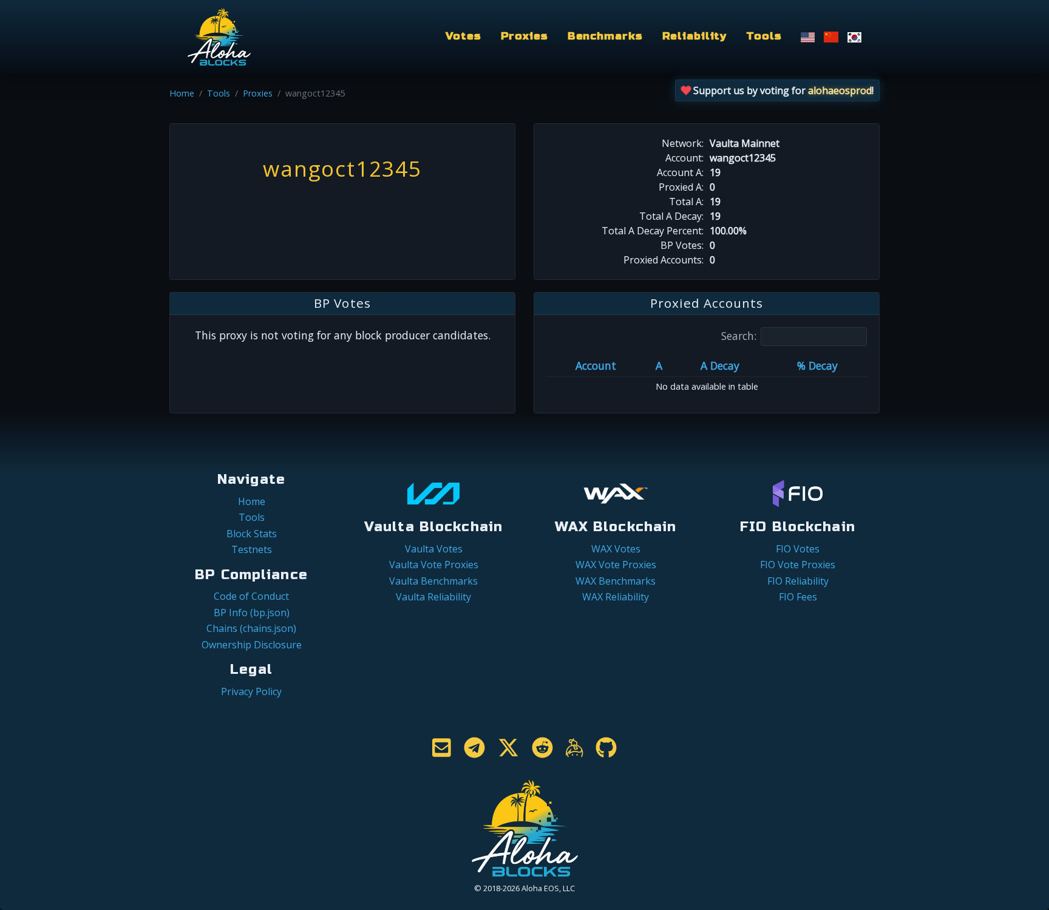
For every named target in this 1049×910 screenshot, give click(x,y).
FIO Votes (798, 548)
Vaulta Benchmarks (433, 581)
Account (595, 365)
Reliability (694, 36)
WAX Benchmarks (615, 581)
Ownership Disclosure (252, 644)
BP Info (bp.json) (252, 612)
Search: (738, 335)
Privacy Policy (251, 691)
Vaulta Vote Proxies (433, 564)
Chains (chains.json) (251, 628)
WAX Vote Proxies (615, 564)
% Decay (817, 365)
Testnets (251, 549)
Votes (463, 36)
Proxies (524, 36)
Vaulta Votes (434, 548)
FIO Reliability (798, 581)
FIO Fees (798, 596)
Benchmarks (605, 36)
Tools (763, 36)
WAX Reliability (615, 596)
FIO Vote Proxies (797, 564)
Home (181, 93)
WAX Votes (615, 548)
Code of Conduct (251, 596)
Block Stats (251, 533)
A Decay (720, 365)
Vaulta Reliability (433, 596)
